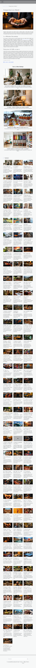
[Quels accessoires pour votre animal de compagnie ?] (7, 278)
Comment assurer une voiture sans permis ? (7, 386)
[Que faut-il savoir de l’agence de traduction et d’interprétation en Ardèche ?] (28, 278)
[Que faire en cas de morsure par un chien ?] (18, 467)
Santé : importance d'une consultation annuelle (17, 530)
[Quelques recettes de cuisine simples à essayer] (18, 568)
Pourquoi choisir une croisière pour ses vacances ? (17, 429)
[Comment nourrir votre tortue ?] (18, 278)
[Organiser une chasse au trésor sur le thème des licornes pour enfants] (18, 205)
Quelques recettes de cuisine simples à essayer (17, 574)
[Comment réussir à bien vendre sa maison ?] (28, 423)
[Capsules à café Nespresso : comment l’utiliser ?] (7, 263)
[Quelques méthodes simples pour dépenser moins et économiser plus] (28, 568)
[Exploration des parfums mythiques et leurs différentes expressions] (28, 191)
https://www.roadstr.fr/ (25, 39)
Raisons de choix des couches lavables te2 (7, 429)
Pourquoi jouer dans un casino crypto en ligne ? (7, 559)
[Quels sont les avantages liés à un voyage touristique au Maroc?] (7, 510)
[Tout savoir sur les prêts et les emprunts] (18, 597)
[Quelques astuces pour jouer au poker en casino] (28, 351)
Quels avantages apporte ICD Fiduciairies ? (17, 298)
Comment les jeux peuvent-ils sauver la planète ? (17, 255)
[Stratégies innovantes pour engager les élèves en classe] (28, 220)
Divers (7, 6)
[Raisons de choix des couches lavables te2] (7, 423)
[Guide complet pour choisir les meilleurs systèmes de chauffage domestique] (18, 234)
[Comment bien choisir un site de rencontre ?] (28, 510)
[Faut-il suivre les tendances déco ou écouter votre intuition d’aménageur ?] (18, 77)
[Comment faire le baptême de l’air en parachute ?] (18, 496)
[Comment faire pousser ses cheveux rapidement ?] (18, 626)
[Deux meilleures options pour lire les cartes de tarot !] (28, 263)
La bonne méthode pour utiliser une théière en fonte (17, 386)
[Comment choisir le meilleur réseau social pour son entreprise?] (18, 351)
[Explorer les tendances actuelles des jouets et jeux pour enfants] (18, 220)
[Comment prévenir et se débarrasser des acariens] (28, 539)
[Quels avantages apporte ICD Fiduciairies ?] (18, 292)
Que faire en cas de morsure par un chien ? (17, 473)
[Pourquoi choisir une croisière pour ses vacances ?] (18, 423)
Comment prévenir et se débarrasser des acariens (28, 545)
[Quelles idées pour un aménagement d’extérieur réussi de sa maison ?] (7, 321)
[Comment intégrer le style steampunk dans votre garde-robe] (28, 234)
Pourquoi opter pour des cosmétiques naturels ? (7, 415)
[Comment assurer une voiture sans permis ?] (7, 380)
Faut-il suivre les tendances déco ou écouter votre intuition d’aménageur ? (18, 85)
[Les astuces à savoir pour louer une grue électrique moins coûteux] (28, 395)
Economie (9, 661)
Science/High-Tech (23, 662)
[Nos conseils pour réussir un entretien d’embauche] (28, 626)
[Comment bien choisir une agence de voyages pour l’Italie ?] (7, 351)
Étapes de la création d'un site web (17, 617)
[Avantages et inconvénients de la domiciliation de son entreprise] (7, 640)
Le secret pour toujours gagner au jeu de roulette (17, 487)
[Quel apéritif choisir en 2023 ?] (28, 307)
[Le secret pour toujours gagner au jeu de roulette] (18, 481)
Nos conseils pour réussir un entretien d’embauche (28, 632)
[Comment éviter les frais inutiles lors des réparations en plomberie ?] (28, 321)
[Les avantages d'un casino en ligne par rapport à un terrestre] (28, 597)
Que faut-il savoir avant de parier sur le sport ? (28, 444)
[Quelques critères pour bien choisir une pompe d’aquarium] (7, 337)
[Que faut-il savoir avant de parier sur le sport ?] (28, 438)
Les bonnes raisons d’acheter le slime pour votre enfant (28, 458)
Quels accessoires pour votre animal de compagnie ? (7, 284)
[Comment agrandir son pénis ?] (18, 438)
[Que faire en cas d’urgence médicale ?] (7, 481)
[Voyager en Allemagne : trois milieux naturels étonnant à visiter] (18, 539)
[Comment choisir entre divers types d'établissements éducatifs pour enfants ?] (7, 205)
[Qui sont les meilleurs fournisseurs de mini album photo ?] (28, 292)
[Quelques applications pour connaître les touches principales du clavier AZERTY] (28, 554)
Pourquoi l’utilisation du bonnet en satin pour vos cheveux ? (28, 415)
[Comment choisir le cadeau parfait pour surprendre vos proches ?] (7, 191)
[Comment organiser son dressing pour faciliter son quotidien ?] (18, 139)
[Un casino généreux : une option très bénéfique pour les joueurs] (7, 626)
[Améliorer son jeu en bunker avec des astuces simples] (7, 220)
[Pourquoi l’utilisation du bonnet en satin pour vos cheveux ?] (28, 409)
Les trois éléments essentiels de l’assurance (7, 502)
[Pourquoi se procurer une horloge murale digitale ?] (18, 554)
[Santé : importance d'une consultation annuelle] (18, 525)
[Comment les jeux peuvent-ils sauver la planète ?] (18, 249)
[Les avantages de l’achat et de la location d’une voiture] (7, 395)
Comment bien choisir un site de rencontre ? (27, 516)
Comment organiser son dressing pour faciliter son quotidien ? (18, 148)
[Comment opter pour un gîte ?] (28, 525)
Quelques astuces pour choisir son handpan (17, 400)
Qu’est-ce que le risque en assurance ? (28, 502)
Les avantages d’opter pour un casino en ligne (27, 473)
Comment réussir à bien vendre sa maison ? (28, 429)
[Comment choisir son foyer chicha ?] (18, 337)
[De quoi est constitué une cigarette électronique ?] (7, 366)
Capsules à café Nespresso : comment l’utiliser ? (7, 269)
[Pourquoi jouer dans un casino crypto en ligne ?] (7, 554)
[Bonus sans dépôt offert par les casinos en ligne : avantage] (18, 366)
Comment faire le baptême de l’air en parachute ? (17, 502)
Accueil (4, 6)
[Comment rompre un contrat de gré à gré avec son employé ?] (18, 263)
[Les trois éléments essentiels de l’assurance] (7, 496)
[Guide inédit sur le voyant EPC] (28, 337)
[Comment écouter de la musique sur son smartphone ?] (7, 568)
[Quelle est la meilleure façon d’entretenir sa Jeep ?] (28, 380)
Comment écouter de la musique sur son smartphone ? (7, 574)
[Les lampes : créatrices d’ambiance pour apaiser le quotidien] (18, 98)
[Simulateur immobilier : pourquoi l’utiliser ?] (18, 307)
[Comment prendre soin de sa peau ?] (7, 597)
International (14, 661)
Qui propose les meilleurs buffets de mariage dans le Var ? (18, 127)
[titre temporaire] (28, 249)
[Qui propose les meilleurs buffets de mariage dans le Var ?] (18, 118)
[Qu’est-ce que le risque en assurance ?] (28, 496)
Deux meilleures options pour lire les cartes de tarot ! (28, 269)
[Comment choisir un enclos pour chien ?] (28, 481)
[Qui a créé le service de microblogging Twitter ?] (28, 366)
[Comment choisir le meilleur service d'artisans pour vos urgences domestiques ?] (18, 191)
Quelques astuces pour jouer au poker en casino (28, 357)
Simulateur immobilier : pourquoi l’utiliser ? (17, 312)
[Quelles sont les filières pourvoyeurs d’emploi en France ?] (18, 321)
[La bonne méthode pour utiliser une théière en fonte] (18, 380)
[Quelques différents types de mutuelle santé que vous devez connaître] (18, 583)
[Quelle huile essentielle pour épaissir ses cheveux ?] (7, 292)
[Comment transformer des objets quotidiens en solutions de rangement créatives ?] (28, 205)
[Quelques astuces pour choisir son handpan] (18, 395)
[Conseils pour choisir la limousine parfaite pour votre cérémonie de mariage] (7, 234)
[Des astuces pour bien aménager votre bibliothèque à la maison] (7, 467)
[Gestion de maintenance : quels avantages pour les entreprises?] (18, 409)
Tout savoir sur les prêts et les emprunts (17, 603)
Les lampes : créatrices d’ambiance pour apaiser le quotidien (18, 107)
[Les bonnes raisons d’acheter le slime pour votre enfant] (28, 452)
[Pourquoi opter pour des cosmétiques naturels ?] (7, 409)
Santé (18, 661)
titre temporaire (27, 253)
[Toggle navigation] (2, 2)
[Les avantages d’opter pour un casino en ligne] (28, 467)
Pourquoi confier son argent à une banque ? (7, 588)
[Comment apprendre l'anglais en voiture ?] (7, 438)
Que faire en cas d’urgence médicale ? (7, 487)
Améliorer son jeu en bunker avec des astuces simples (7, 226)
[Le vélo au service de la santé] (18, 510)
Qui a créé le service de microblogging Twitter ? (28, 371)
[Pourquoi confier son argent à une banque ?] (7, 583)
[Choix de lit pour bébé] (7, 452)
